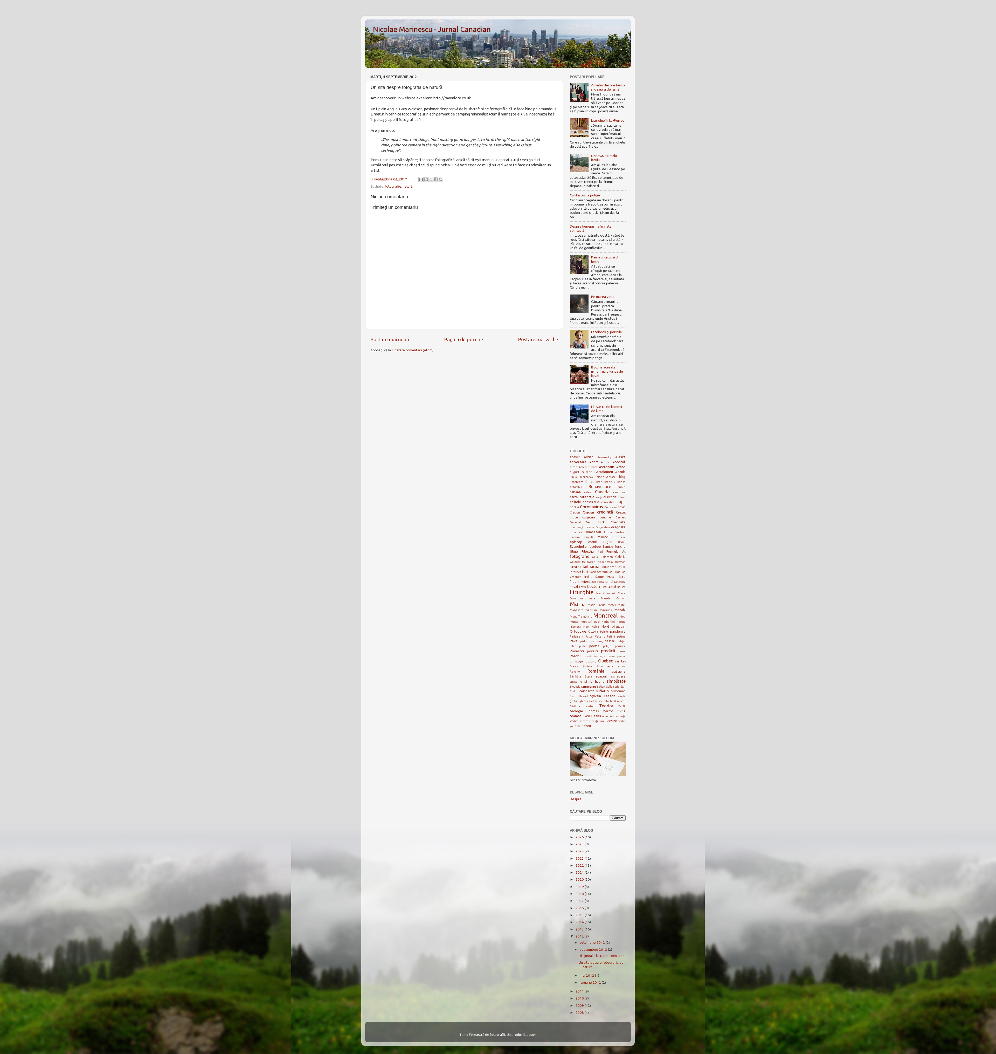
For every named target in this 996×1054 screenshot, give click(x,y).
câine (622, 497)
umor (605, 716)
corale (574, 507)
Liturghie (581, 592)
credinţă (605, 512)
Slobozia (575, 686)
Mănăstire (576, 610)
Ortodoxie (578, 631)
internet (575, 571)
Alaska (620, 457)
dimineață (576, 527)
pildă (582, 646)
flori (600, 551)
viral (602, 721)
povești (592, 651)
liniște (621, 586)
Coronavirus (591, 506)
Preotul (575, 656)
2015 (580, 915)
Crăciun (588, 512)
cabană (575, 492)
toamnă (576, 716)
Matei (622, 604)
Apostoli (619, 462)
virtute (612, 721)
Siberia (599, 681)
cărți (599, 497)
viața (595, 721)
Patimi (611, 636)
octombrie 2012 (593, 942)
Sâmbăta (575, 676)
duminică (576, 532)
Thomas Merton (600, 711)
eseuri (592, 542)
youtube (575, 726)
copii (621, 501)
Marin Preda (597, 604)
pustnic (591, 661)
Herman (620, 561)
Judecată (597, 581)
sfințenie (576, 681)
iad (585, 567)
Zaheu (586, 726)
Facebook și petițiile (606, 332)
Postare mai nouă (389, 339)
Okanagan (619, 626)
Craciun (575, 512)
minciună (606, 610)
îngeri (574, 581)
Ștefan (574, 701)
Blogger (529, 1034)
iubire (621, 576)
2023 (580, 858)
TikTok (621, 711)
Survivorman (616, 691)
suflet (600, 691)
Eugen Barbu (614, 542)
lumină (610, 593)
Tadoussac (596, 701)
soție (616, 686)
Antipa (605, 462)
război (599, 666)
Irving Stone (594, 576)
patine (621, 636)
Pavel (574, 641)
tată (606, 701)
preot (622, 651)
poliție (607, 646)
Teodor (606, 705)
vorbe (622, 721)
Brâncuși (609, 481)
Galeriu (620, 556)
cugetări (588, 517)
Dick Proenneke (612, 522)
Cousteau (610, 507)
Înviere (585, 581)
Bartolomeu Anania (610, 472)
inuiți (585, 572)
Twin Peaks (592, 716)
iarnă (594, 566)
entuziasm (619, 537)
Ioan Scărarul (599, 571)
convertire (608, 502)
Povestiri (577, 651)
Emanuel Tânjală (581, 537)
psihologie (577, 661)
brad (599, 481)
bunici (622, 487)
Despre (576, 799)
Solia (609, 686)
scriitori (601, 676)
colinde (575, 502)
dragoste (618, 527)
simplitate (616, 681)
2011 (580, 991)
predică (608, 650)
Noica (595, 626)
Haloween (589, 561)
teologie (576, 711)
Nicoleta (575, 626)
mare (592, 598)
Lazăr (582, 586)
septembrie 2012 (594, 949)
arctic (573, 467)
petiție (621, 641)
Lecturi (593, 586)
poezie (594, 646)
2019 (580, 887)
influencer (608, 567)
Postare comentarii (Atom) (412, 350)
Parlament (576, 636)
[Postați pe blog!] (425, 179)
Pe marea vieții (602, 297)
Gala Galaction (602, 556)
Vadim (574, 721)
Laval (574, 587)
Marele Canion (613, 598)
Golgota (575, 561)
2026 (580, 837)
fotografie (393, 186)
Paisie (604, 631)
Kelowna (620, 581)
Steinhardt (586, 691)
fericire (620, 546)
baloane (587, 472)
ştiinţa (584, 701)
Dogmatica (603, 527)
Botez (589, 481)
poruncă (620, 646)
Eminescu (603, 537)
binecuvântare (606, 476)
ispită (610, 576)
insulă (622, 567)
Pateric (600, 636)
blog (622, 476)
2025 (580, 844)
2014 (580, 922)
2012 (580, 936)
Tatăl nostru (618, 701)
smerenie (588, 686)
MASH (612, 604)
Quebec (605, 661)
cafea (587, 492)
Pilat (573, 646)
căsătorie (610, 497)
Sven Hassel (579, 696)
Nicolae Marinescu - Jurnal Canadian (432, 29)
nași (597, 621)
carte (574, 497)
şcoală (622, 696)
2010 (580, 998)
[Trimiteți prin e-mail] (421, 179)
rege (610, 666)
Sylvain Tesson (602, 696)
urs (612, 716)
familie (608, 546)
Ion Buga (614, 571)
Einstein (620, 532)
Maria (577, 604)
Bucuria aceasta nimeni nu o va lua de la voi (607, 371)
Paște (589, 636)
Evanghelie (578, 546)
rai (617, 661)
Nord (605, 626)
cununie (605, 517)
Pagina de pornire (463, 339)
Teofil (622, 706)
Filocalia (588, 551)
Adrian (588, 457)
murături (586, 621)
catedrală (587, 497)
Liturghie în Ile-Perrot (607, 120)
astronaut (606, 467)
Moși (622, 616)
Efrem (608, 532)
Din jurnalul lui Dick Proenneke (602, 956)
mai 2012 (587, 975)
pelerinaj (597, 641)
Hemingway (605, 561)
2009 (580, 1005)
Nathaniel (608, 621)
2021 (580, 872)
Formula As (616, 551)
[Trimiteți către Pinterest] (440, 179)
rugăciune (618, 671)
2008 (580, 1012)
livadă (600, 593)
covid (622, 507)
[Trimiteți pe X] (430, 179)
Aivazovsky (604, 457)
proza (611, 656)
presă (587, 656)
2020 (580, 879)
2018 (580, 894)
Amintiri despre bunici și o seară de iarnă (608, 87)
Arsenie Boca (588, 467)
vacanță (620, 716)
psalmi (621, 656)
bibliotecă (586, 476)
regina (621, 666)
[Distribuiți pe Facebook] (435, 179)
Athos (621, 467)
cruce (574, 517)
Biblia (573, 476)
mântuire (592, 610)
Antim (593, 462)
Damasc (620, 517)
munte (574, 621)
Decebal (575, 522)
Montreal (605, 615)
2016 (580, 908)
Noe (586, 626)
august (574, 472)
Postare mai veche (538, 339)
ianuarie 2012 (591, 982)
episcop (576, 542)
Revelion (576, 671)
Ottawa (593, 631)
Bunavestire (600, 486)
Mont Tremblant (581, 616)
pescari (610, 641)
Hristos (575, 567)
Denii (589, 522)
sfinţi (588, 681)
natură (408, 186)
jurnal (609, 581)
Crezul (621, 512)
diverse (589, 527)
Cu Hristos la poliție (585, 195)
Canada (602, 491)
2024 (580, 851)
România (595, 671)
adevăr (575, 457)
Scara (588, 676)
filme (574, 551)
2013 (580, 929)
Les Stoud (609, 586)
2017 (580, 901)
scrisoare (618, 676)
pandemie (618, 631)
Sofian (601, 686)
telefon (589, 706)
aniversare (578, 462)
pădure (585, 641)
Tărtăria (575, 706)
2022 (580, 865)
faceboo (595, 546)
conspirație (591, 502)
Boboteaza (576, 481)
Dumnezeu (593, 532)
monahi (620, 610)
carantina (619, 492)
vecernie (585, 721)
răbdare (587, 666)
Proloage (599, 656)
